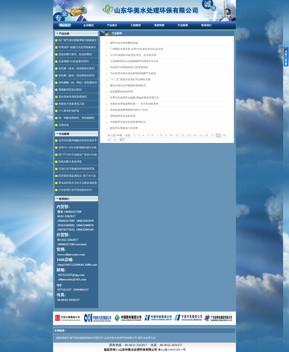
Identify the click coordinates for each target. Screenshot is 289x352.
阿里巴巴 (98, 337)
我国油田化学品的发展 (122, 115)
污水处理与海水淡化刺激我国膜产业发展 (133, 73)
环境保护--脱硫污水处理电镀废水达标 (75, 48)
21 (114, 139)
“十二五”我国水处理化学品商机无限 (130, 79)
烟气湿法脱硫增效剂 (81, 337)
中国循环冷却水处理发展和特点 (128, 121)
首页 (127, 135)
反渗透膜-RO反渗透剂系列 (73, 61)
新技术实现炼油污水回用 (124, 128)
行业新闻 (183, 25)
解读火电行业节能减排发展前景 (128, 85)
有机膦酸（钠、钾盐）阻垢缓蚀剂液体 (76, 83)
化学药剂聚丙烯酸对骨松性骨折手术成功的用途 (76, 141)
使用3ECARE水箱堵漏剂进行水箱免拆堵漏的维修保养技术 (76, 148)
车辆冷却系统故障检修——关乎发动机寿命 (134, 103)
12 (182, 135)
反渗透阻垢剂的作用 (121, 91)
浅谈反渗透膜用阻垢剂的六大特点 (129, 109)
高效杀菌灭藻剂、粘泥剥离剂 (75, 54)
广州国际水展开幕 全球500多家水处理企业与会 (136, 48)
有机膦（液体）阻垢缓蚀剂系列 (76, 68)
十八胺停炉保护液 (69, 110)
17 (212, 135)
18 (218, 135)
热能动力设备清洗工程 (71, 103)
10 (171, 135)
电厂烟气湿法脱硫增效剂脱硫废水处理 (76, 41)
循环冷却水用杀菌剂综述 (124, 42)
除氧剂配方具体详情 (70, 161)
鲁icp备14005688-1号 (172, 349)
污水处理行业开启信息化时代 (75, 189)
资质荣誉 (159, 25)
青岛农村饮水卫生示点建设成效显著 (76, 183)
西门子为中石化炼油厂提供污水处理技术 (76, 155)
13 (188, 135)
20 (109, 139)
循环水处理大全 (147, 337)
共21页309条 (115, 135)
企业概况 (88, 25)
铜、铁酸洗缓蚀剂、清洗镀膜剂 (76, 117)
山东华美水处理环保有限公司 (120, 337)
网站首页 (65, 25)
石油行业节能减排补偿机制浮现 (76, 168)
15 (200, 135)
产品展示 (112, 25)
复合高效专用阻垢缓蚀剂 (73, 96)
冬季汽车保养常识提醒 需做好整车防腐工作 (134, 97)
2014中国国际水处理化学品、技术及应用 (133, 55)
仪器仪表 (64, 124)
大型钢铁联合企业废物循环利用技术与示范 (134, 61)
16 (206, 135)
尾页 (121, 139)
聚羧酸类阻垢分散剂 (70, 89)
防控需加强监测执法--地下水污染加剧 (75, 176)
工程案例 (136, 25)
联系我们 (206, 25)
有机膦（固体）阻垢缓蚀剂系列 (76, 75)
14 (194, 135)
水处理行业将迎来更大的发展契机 (129, 67)
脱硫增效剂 (62, 337)
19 (224, 135)
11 (177, 135)
